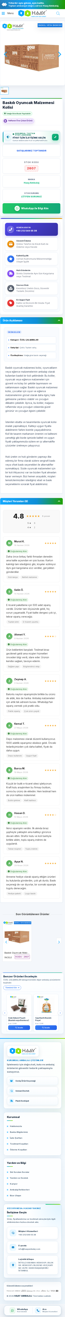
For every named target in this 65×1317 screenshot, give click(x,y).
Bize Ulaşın (15, 1195)
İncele (20, 1028)
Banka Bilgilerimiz (19, 1132)
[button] (8, 13)
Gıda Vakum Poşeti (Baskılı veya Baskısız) (18, 1019)
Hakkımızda (16, 1126)
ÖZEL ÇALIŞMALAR (29, 340)
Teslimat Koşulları (19, 1144)
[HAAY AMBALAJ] (23, 1051)
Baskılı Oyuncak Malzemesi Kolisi (22, 952)
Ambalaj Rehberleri (19, 1189)
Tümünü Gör (11, 987)
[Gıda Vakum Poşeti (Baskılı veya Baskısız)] (19, 1004)
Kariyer (14, 1184)
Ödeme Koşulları (18, 1149)
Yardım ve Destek (19, 1178)
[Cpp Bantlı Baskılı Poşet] (46, 1004)
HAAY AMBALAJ (23, 1296)
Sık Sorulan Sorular (19, 1172)
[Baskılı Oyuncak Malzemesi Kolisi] (17, 935)
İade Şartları (16, 1138)
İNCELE (8, 957)
